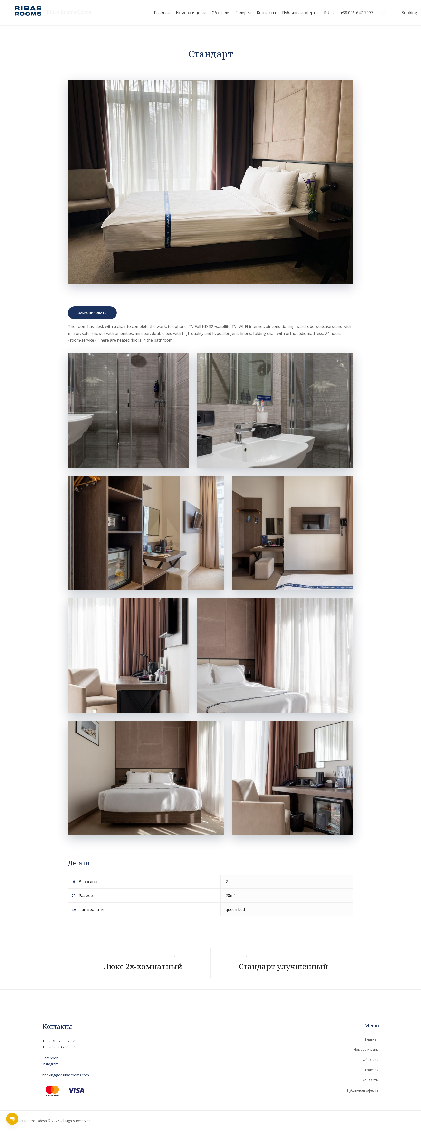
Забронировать (92, 313)
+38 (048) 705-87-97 (58, 1041)
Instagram (50, 1064)
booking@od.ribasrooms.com (65, 1075)
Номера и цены (191, 12)
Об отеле (220, 12)
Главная (162, 12)
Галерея (243, 12)
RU (326, 12)
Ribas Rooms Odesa (68, 12)
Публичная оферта (300, 12)
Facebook (50, 1058)
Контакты (266, 12)
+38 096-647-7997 (356, 12)
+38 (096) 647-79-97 (58, 1047)
